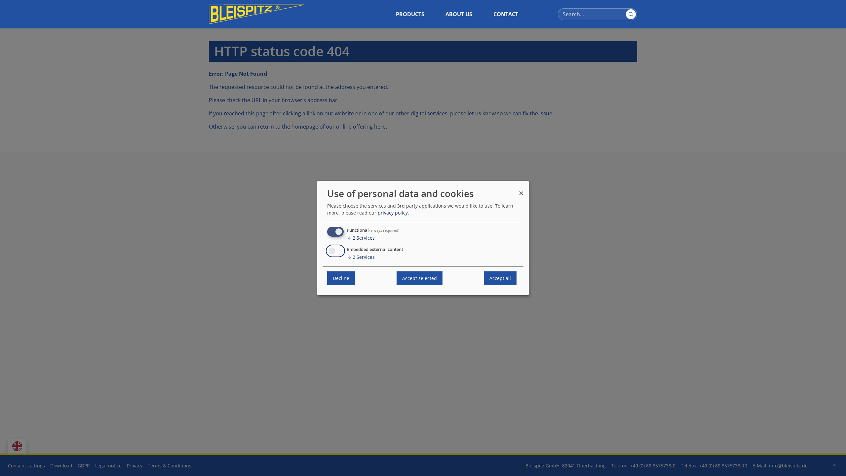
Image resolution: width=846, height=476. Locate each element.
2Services (361, 238)
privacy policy (393, 213)
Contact (505, 14)
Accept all (500, 278)
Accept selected (419, 278)
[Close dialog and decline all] (521, 190)
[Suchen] (631, 14)
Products (410, 14)
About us (458, 14)
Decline (341, 278)
